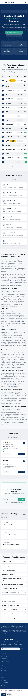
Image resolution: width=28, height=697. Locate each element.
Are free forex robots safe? (8, 574)
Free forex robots (12, 334)
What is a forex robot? (7, 561)
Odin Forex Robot (10, 115)
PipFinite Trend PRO (10, 149)
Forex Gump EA (9, 136)
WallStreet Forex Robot (9, 99)
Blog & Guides (3, 670)
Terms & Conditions (4, 682)
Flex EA (7, 107)
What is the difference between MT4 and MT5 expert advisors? (12, 579)
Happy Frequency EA (10, 120)
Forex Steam (8, 128)
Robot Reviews (4, 667)
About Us (3, 673)
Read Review (7, 454)
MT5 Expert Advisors (5, 661)
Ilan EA (7, 153)
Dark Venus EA (9, 132)
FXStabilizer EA (9, 124)
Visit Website (21, 454)
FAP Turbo (8, 145)
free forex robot (12, 280)
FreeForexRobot (9, 2)
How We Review (4, 672)
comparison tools (13, 384)
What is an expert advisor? (8, 565)
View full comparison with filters (13, 166)
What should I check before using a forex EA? (12, 584)
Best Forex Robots (4, 655)
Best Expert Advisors (5, 656)
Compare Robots (4, 668)
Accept (3, 694)
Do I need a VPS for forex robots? (9, 609)
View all (24, 515)
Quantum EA (8, 141)
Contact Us (3, 685)
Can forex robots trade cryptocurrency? (11, 618)
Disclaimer (3, 679)
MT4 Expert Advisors (5, 660)
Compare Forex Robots (13, 32)
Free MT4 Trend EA (10, 157)
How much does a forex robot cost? (10, 596)
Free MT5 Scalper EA (10, 162)
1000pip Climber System (9, 85)
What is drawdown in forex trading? (10, 605)
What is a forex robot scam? (8, 601)
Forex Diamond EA (10, 90)
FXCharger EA (9, 111)
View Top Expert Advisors (14, 35)
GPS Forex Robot (9, 94)
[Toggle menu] (25, 2)
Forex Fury (7, 80)
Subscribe (21, 499)
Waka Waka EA (9, 103)
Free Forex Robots (4, 658)
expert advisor (16, 282)
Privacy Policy (4, 680)
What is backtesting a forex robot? (10, 613)
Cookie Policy (3, 684)
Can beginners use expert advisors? (10, 588)
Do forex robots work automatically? (10, 592)
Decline (9, 694)
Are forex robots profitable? (8, 570)
